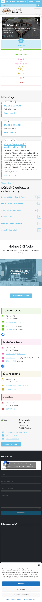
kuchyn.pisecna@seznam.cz (17, 385)
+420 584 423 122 (13, 436)
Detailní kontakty (11, 444)
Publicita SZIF (12, 124)
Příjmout (21, 584)
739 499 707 (11, 361)
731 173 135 (10, 326)
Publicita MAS (13, 105)
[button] (39, 565)
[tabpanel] (21, 28)
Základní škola (10, 1)
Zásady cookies (10, 599)
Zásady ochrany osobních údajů (26, 599)
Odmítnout (21, 589)
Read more (8, 113)
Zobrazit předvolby (21, 595)
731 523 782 (10, 329)
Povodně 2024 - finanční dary (13, 197)
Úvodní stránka (3, 1)
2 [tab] (37, 23)
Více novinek (6, 183)
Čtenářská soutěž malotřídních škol (15, 146)
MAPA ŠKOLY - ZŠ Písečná (12, 204)
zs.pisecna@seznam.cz (15, 322)
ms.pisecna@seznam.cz (15, 354)
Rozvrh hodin (6, 217)
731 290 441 (10, 358)
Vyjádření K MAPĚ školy (11, 210)
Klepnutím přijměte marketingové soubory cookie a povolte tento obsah (21, 465)
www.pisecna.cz (12, 439)
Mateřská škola (21, 1)
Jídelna (30, 1)
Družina (37, 1)
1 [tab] (37, 20)
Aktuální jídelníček (9, 230)
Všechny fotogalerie (21, 296)
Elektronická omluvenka (11, 223)
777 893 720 (11, 389)
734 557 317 (10, 409)
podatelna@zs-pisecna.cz (16, 432)
